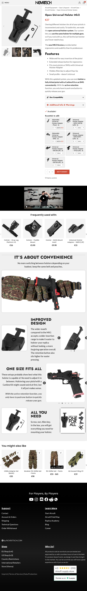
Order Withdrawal (9, 528)
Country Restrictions (10, 559)
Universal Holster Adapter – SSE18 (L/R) (75, 241)
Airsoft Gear (75, 8)
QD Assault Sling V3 (75, 471)
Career (48, 528)
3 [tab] (65, 404)
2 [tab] (74, 352)
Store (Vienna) (7, 566)
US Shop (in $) (7, 555)
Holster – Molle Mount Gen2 (54, 241)
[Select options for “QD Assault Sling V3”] (82, 453)
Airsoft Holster (50, 10)
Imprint (5, 574)
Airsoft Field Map (52, 517)
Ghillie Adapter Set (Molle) (11, 472)
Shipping (5, 521)
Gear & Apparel (64, 8)
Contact (5, 513)
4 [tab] (69, 404)
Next (86, 338)
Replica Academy (52, 521)
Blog (47, 524)
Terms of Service (16, 574)
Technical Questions (10, 524)
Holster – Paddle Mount (32, 241)
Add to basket (62, 172)
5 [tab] (72, 404)
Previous (58, 338)
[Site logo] (43, 2)
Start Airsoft (50, 513)
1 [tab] (71, 352)
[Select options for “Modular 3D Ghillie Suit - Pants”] (39, 453)
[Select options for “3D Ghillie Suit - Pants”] (61, 453)
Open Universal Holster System (67, 10)
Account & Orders (9, 517)
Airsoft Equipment (51, 8)
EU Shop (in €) (7, 551)
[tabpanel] (73, 338)
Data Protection (30, 574)
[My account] (79, 3)
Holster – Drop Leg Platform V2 (11, 241)
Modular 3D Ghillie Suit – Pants (32, 472)
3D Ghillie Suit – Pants (54, 471)
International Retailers (11, 563)
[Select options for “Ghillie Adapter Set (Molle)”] (18, 453)
